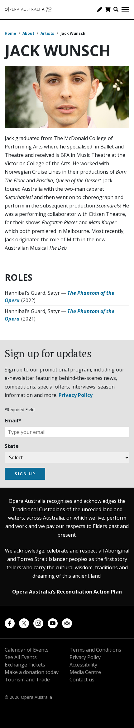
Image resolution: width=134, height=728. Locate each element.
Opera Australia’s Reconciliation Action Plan (67, 591)
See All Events (21, 657)
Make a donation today (32, 672)
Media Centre (85, 672)
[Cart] (108, 9)
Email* (13, 420)
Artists (47, 33)
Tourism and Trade (27, 679)
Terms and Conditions (95, 649)
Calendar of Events (27, 649)
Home (10, 33)
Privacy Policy (76, 395)
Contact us (81, 679)
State (12, 446)
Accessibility (83, 664)
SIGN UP (25, 473)
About (28, 33)
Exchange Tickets (25, 664)
